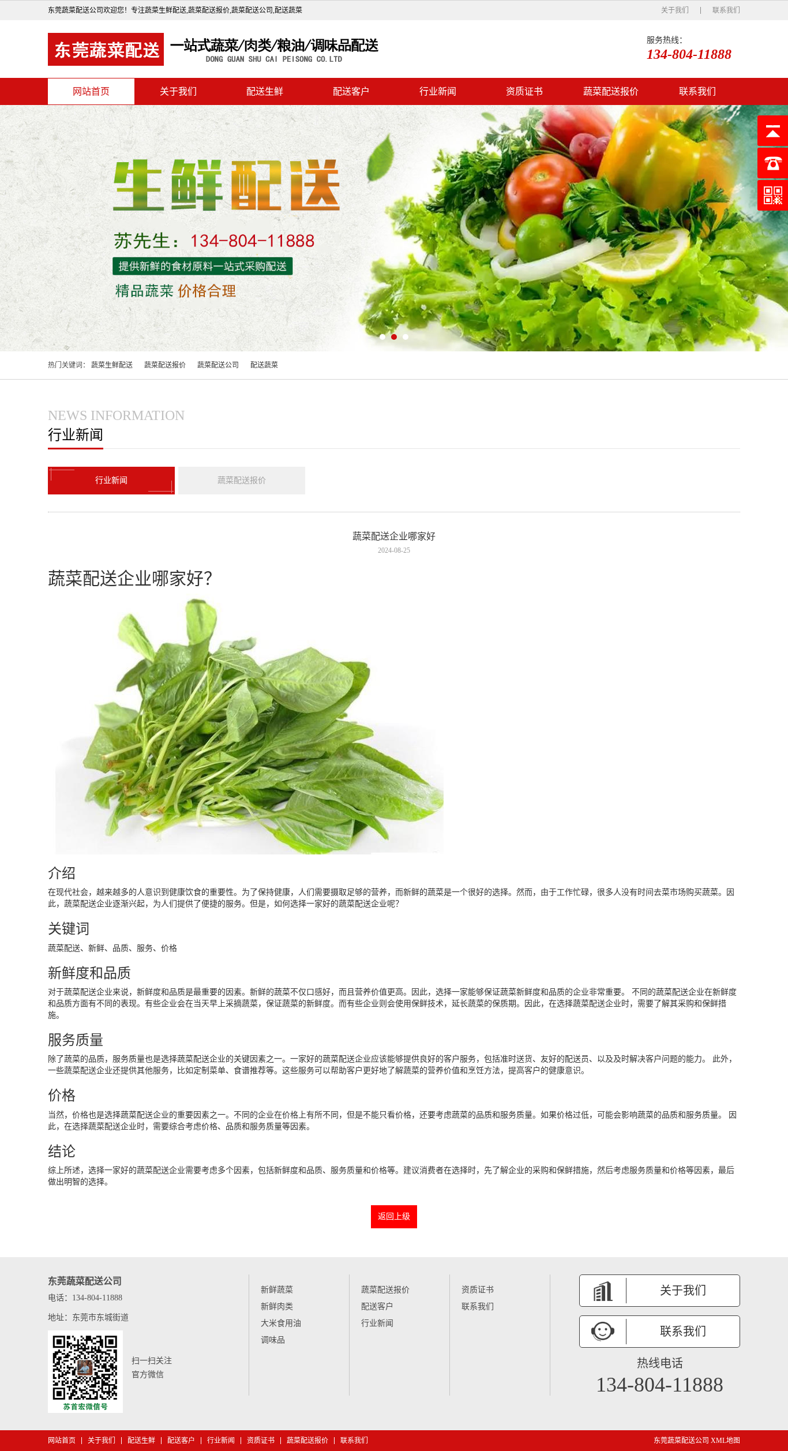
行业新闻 (437, 91)
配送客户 (351, 91)
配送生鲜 (264, 91)
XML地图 (725, 1441)
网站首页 (91, 91)
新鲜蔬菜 (277, 1289)
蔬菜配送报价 (611, 91)
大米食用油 (281, 1323)
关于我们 (675, 10)
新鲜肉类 (277, 1306)
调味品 (273, 1340)
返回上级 (394, 1216)
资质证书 (524, 91)
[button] (382, 337)
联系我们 (726, 10)
